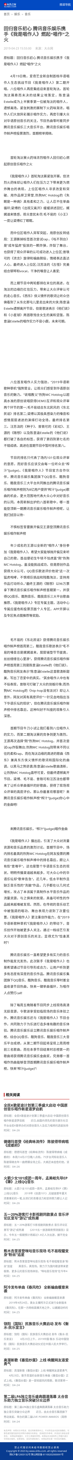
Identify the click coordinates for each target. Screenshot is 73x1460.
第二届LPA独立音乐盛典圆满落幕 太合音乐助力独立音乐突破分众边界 (36, 1398)
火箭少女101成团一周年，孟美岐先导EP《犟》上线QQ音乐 (36, 1180)
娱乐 (17, 14)
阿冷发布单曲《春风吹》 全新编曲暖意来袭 (36, 1289)
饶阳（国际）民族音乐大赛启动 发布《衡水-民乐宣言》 (36, 1325)
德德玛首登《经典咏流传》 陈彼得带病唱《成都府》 (36, 1143)
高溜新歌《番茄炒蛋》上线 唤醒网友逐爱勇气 (36, 1362)
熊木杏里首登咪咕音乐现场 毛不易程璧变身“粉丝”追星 (36, 1253)
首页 (7, 14)
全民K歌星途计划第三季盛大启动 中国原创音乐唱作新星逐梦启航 (36, 1107)
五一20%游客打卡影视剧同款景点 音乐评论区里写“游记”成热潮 (36, 1216)
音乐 (28, 14)
